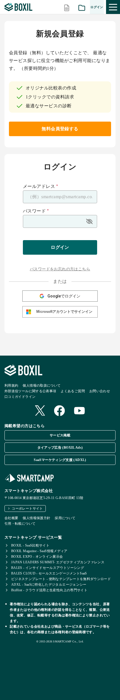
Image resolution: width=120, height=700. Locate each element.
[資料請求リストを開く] (82, 7)
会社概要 (11, 518)
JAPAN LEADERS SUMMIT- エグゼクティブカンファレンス (57, 562)
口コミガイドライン (19, 396)
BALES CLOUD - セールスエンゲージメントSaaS (49, 573)
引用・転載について (19, 523)
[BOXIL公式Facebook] (59, 411)
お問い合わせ (99, 391)
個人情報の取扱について (42, 385)
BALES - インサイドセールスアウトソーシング (47, 568)
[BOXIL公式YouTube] (79, 411)
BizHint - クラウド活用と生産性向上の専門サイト (49, 590)
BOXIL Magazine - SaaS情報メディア (39, 551)
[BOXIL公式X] (40, 411)
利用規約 (11, 385)
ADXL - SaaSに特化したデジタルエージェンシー (49, 585)
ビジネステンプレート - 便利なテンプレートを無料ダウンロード (61, 579)
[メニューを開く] (113, 7)
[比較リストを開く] (67, 7)
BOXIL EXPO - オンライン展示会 (37, 557)
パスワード (36, 211)
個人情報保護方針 (36, 518)
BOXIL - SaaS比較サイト (30, 545)
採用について (65, 518)
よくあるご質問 (73, 391)
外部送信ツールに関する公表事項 (30, 391)
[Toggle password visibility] (89, 221)
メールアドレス (40, 186)
